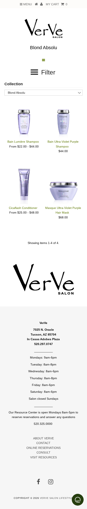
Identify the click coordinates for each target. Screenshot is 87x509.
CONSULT (43, 452)
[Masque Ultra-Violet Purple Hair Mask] (63, 185)
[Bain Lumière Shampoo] (24, 119)
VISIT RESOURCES (43, 457)
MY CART (56, 4)
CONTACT (43, 443)
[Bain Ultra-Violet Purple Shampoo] (63, 119)
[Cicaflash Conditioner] (24, 185)
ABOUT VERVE (43, 438)
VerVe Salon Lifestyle (56, 498)
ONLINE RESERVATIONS (43, 447)
